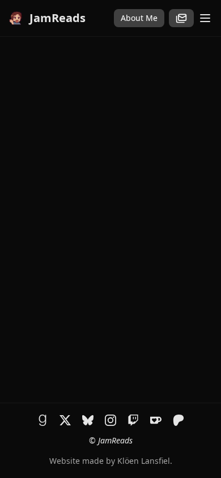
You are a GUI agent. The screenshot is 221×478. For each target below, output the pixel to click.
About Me (139, 17)
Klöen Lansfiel (143, 460)
